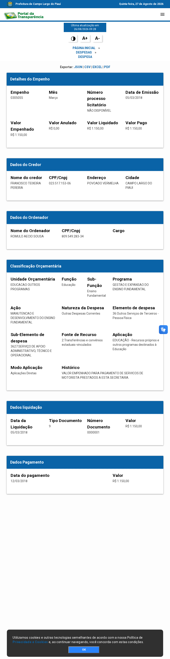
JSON (78, 67)
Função (69, 279)
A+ (85, 38)
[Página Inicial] (23, 14)
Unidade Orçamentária (33, 279)
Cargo (118, 230)
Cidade (132, 177)
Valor (131, 420)
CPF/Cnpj (58, 177)
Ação (16, 307)
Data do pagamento (30, 475)
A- (97, 38)
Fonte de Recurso (79, 334)
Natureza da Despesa (83, 307)
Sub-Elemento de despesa (27, 338)
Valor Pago (136, 122)
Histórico (70, 367)
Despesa (85, 57)
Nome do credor (26, 177)
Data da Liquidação (21, 424)
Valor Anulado (62, 122)
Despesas (84, 52)
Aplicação (122, 334)
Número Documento (98, 424)
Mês (53, 92)
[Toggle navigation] (162, 14)
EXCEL (97, 67)
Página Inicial (84, 48)
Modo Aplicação (26, 367)
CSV (87, 67)
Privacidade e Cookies (30, 642)
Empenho (20, 92)
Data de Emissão (142, 92)
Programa (122, 279)
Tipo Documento (65, 420)
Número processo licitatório (96, 99)
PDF (107, 67)
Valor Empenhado (22, 126)
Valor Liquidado (102, 122)
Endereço (96, 177)
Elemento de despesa (134, 307)
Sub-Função (94, 282)
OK (84, 649)
